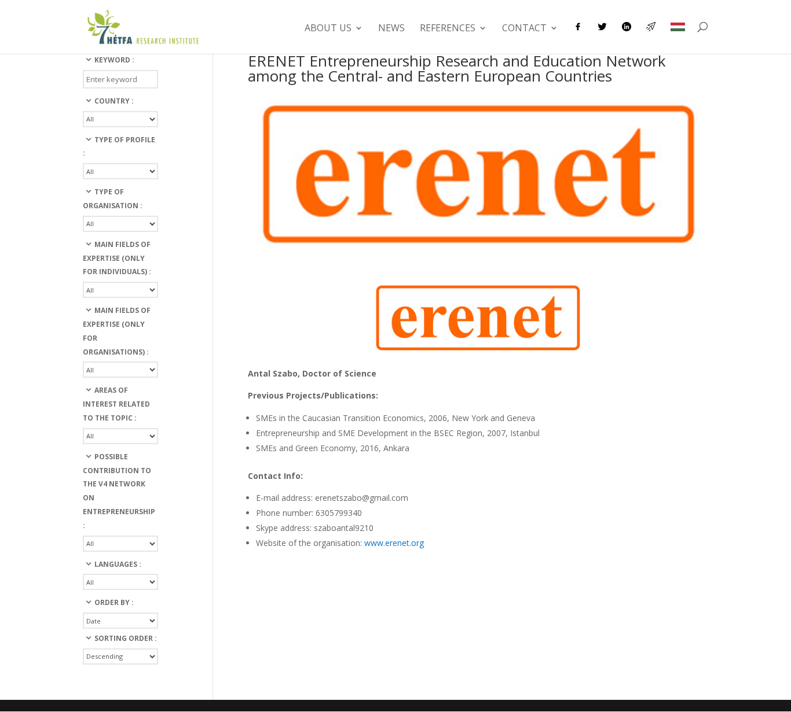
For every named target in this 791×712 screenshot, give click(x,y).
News (391, 29)
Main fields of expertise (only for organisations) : (117, 330)
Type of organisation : (112, 199)
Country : (114, 101)
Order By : (114, 602)
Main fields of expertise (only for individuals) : (117, 258)
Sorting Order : (125, 638)
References (447, 29)
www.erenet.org (394, 542)
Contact (524, 29)
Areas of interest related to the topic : (116, 404)
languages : (117, 564)
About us (328, 29)
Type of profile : (119, 146)
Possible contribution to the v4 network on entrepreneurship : (119, 491)
